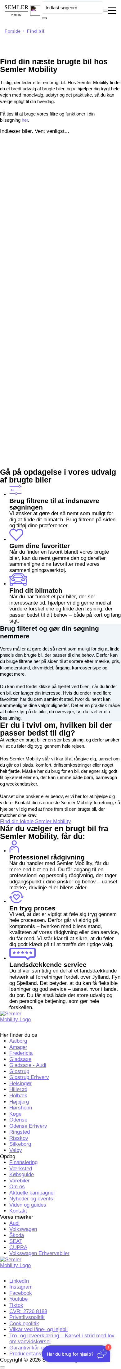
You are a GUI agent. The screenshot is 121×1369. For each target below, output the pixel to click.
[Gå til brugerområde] (35, 10)
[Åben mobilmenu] (112, 10)
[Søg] (44, 18)
